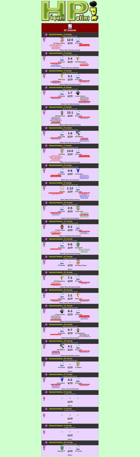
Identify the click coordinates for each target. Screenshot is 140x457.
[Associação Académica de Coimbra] (78, 95)
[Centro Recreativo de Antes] (62, 190)
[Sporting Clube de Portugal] (78, 246)
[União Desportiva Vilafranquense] (78, 60)
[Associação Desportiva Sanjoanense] (62, 114)
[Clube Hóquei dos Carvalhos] (78, 172)
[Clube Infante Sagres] (62, 229)
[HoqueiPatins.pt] (70, 21)
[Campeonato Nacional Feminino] (46, 35)
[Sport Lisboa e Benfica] (62, 153)
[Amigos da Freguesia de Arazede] (70, 28)
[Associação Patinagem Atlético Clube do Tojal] (62, 78)
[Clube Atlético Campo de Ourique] (62, 42)
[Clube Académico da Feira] (78, 210)
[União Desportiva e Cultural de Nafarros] (78, 135)
